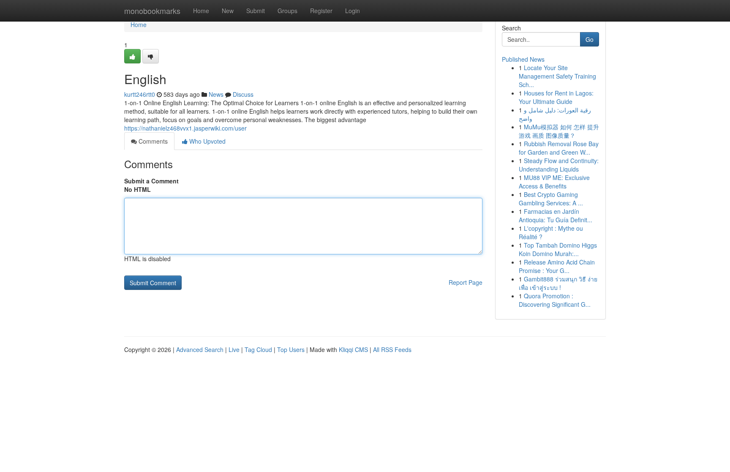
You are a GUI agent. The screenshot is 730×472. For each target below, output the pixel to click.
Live (234, 349)
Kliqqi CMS (353, 349)
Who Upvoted (207, 141)
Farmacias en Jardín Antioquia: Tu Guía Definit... (555, 215)
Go (590, 39)
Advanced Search (199, 349)
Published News (523, 59)
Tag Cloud (258, 349)
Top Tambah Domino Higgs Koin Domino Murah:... (558, 249)
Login (352, 10)
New (228, 10)
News (216, 94)
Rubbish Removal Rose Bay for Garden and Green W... (559, 147)
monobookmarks (152, 10)
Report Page (465, 282)
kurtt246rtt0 (139, 94)
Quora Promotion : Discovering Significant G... (555, 300)
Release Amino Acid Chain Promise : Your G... (557, 266)
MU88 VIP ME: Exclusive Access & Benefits (554, 181)
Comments (152, 141)
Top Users (291, 349)
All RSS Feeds (392, 349)
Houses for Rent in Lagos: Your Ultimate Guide (556, 97)
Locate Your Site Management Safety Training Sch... (557, 76)
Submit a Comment (151, 181)
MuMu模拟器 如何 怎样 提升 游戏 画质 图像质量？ (559, 131)
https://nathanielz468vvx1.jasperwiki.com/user (185, 128)
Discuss (243, 94)
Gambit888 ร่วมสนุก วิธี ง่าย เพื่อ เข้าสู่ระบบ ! (558, 283)
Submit (255, 10)
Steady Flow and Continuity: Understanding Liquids (559, 164)
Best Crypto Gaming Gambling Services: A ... (551, 198)
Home (201, 10)
